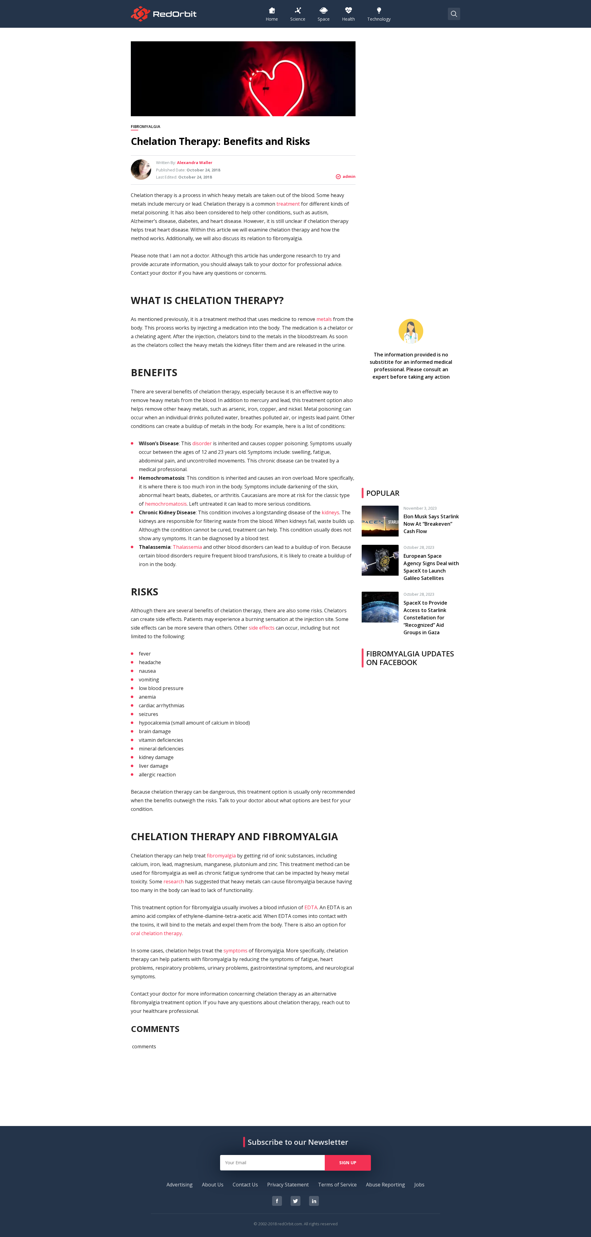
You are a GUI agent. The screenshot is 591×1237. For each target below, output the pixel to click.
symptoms (235, 950)
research (173, 881)
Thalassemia (187, 547)
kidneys (330, 512)
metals (324, 319)
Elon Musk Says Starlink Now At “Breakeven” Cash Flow (431, 524)
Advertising (180, 1184)
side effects (262, 627)
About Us (212, 1184)
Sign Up (347, 1162)
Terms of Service (337, 1184)
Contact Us (245, 1184)
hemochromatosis (166, 503)
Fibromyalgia (145, 126)
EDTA (310, 907)
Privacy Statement (288, 1184)
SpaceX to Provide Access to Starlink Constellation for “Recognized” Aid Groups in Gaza (425, 617)
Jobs (419, 1184)
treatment (288, 203)
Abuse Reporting (385, 1184)
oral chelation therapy (156, 933)
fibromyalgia (221, 855)
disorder (202, 443)
